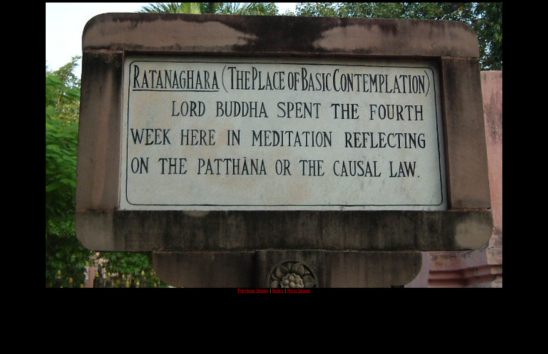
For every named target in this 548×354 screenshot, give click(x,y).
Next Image (298, 290)
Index (278, 290)
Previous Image (253, 290)
